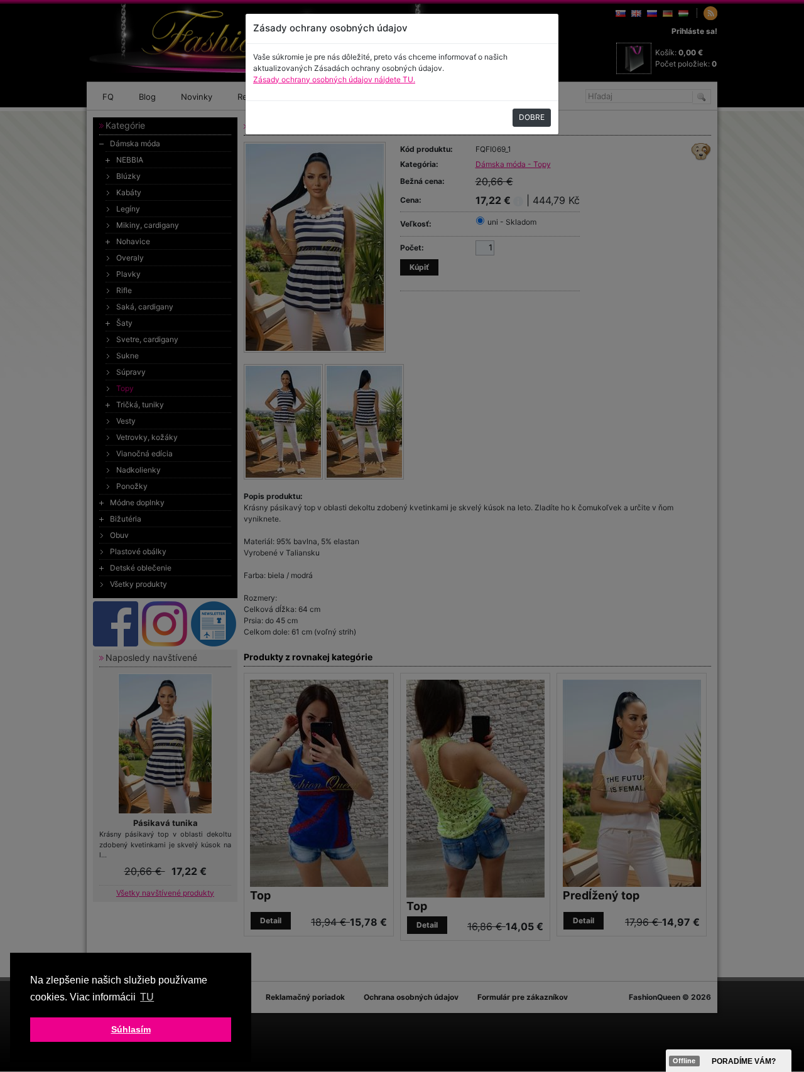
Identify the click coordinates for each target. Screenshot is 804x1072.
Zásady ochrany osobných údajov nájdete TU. (334, 79)
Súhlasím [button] (131, 1029)
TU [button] (147, 997)
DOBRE (532, 117)
